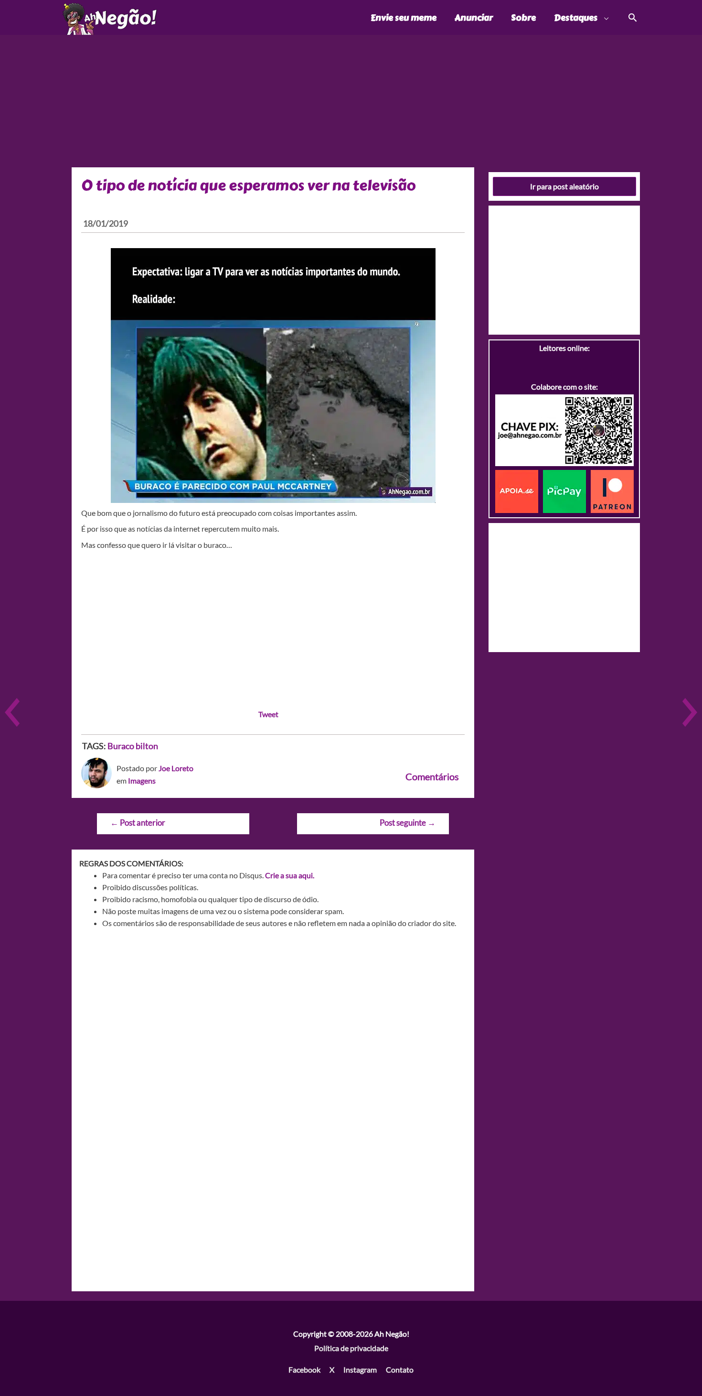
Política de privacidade (351, 1347)
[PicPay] (567, 490)
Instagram (360, 1369)
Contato (400, 1369)
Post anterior (137, 823)
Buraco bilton (132, 746)
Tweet (268, 714)
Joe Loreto (176, 768)
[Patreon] (612, 490)
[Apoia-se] (519, 490)
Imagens (142, 780)
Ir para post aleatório (564, 186)
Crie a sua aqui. (289, 875)
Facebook (304, 1369)
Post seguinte (408, 823)
